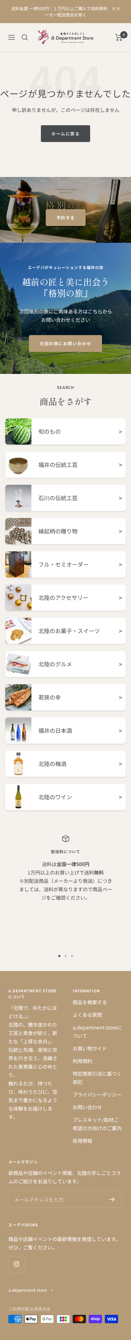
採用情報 (82, 1140)
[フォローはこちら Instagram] (16, 1264)
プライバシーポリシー (97, 1094)
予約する (65, 217)
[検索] (25, 37)
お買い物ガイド (90, 1048)
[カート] (119, 37)
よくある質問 (87, 1014)
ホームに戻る (65, 133)
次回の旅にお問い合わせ (65, 343)
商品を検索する (90, 1002)
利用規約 (82, 1060)
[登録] (112, 1199)
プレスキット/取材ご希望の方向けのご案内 (97, 1124)
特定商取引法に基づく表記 (97, 1077)
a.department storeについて (97, 1031)
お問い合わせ (87, 1107)
